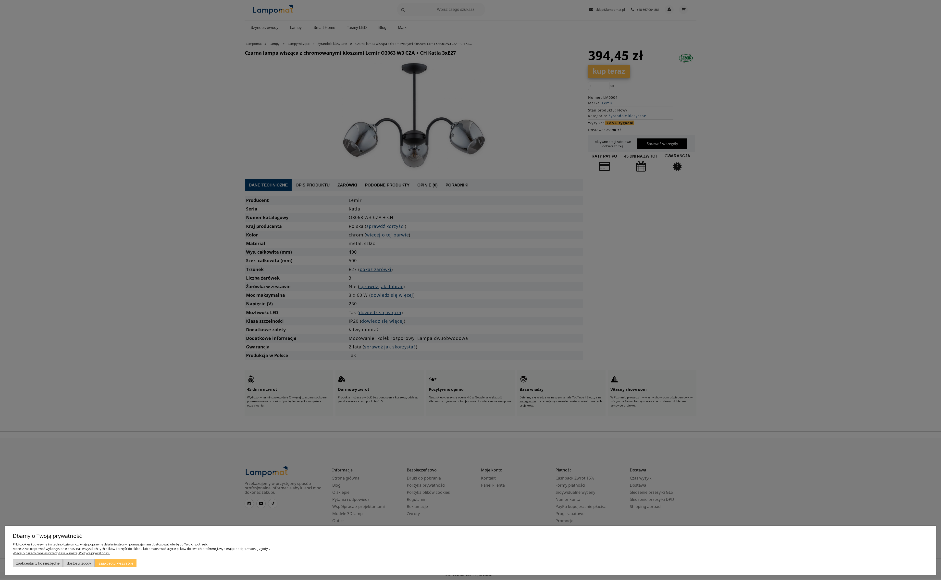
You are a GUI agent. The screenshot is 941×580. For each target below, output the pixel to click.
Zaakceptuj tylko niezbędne (38, 563)
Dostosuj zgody (79, 563)
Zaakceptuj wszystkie (116, 563)
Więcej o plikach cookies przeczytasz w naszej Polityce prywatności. (61, 553)
